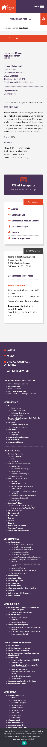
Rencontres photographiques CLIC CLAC (25, 660)
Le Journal (15, 432)
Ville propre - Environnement (19, 464)
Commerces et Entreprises (18, 625)
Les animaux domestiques (20, 474)
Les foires (14, 620)
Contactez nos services (19, 427)
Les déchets (15, 466)
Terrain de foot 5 (17, 710)
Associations (13, 576)
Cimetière (11, 520)
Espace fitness (16, 715)
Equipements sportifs (16, 695)
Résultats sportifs (14, 720)
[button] (39, 6)
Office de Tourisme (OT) (17, 391)
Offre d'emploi (13, 440)
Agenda (15, 28)
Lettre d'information (18, 371)
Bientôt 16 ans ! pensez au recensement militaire (24, 560)
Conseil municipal (17, 415)
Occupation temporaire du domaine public (25, 632)
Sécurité (11, 523)
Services (11, 422)
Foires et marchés (15, 586)
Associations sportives (16, 725)
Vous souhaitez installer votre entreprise (23, 607)
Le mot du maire (16, 408)
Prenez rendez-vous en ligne (23, 189)
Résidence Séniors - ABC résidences (23, 496)
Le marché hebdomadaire (19, 617)
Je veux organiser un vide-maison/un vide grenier (25, 565)
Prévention (15, 501)
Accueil (8, 28)
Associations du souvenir (17, 684)
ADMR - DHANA (16, 489)
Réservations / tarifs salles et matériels (22, 588)
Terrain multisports (17, 705)
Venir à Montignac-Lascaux (18, 384)
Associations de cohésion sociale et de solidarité (24, 492)
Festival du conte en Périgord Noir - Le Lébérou (24, 673)
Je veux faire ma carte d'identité (22, 545)
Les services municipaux (19, 425)
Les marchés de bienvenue (20, 622)
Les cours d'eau (16, 476)
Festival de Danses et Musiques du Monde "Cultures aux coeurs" (25, 666)
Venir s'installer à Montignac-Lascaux (22, 394)
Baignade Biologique (18, 703)
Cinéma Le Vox (10, 69)
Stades (13, 698)
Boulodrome (15, 718)
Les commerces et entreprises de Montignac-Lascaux (26, 628)
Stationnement (13, 513)
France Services (14, 515)
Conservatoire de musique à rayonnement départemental (23, 654)
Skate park (15, 713)
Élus (9, 405)
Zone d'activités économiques (21, 612)
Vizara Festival (16, 679)
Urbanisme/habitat (15, 503)
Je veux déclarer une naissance (22, 550)
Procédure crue (14, 596)
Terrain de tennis (17, 708)
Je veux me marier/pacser (20, 555)
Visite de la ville (14, 386)
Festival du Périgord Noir (19, 669)
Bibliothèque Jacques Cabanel (19, 648)
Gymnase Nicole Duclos (19, 700)
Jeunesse (14, 461)
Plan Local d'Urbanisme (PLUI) (21, 506)
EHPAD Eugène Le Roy (18, 484)
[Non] (43, 737)
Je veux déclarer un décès (20, 552)
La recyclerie (15, 471)
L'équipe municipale (18, 410)
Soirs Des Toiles (16, 662)
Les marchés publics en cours (19, 437)
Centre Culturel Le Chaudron (18, 651)
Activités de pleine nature (17, 728)
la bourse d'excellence (19, 573)
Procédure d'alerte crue (17, 525)
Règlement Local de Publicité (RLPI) (23, 508)
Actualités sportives (15, 723)
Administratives (14, 542)
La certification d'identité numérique (23, 571)
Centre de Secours (15, 511)
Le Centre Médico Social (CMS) (22, 486)
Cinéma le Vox (10, 94)
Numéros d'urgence (15, 528)
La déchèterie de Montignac (20, 469)
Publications (12, 430)
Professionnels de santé (19, 498)
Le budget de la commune (20, 413)
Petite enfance (16, 456)
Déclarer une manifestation (20, 634)
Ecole (13, 459)
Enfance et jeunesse (15, 454)
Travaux (11, 518)
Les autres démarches (18, 568)
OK (24, 743)
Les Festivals (13, 657)
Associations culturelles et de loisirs (22, 681)
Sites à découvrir (14, 389)
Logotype (14, 435)
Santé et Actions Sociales (17, 479)
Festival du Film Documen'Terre (21, 676)
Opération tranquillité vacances (19, 593)
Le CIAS (14, 481)
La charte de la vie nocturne (18, 530)
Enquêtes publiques (15, 442)
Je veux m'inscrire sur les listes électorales (25, 557)
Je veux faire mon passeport (21, 547)
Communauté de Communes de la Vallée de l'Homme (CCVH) (24, 419)
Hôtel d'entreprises (17, 610)
